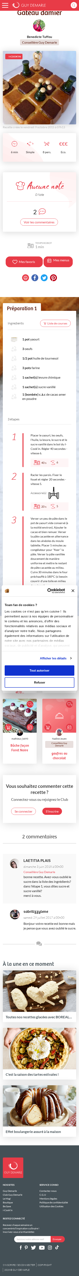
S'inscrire (52, 811)
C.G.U (43, 1194)
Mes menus (61, 260)
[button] (5, 5)
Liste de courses (57, 323)
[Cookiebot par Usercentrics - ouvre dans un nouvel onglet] (48, 590)
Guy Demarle (10, 1191)
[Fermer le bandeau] (73, 590)
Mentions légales (48, 1198)
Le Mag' (7, 1198)
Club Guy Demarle (12, 1194)
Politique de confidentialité (54, 1202)
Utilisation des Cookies (51, 1206)
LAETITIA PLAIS (37, 860)
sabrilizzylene (35, 911)
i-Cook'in (8, 1210)
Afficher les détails (53, 658)
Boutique (8, 1202)
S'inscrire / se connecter (19, 1264)
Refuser (39, 682)
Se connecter (23, 811)
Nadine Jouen (59, 738)
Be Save (7, 1206)
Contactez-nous (48, 1191)
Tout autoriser (39, 670)
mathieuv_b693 (20, 738)
